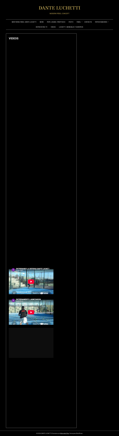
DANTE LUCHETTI (59, 7)
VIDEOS (53, 27)
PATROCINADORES (101, 22)
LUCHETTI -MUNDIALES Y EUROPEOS (71, 27)
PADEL (79, 22)
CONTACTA (88, 22)
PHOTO (71, 22)
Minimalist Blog (64, 433)
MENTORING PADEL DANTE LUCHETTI (24, 22)
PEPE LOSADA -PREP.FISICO (56, 22)
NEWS (42, 22)
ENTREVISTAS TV (41, 27)
